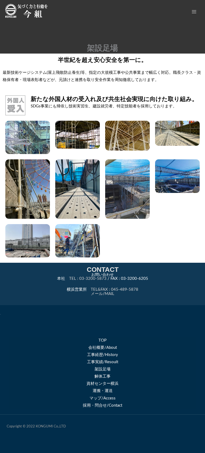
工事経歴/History (102, 355)
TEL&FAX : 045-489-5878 (114, 290)
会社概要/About (102, 348)
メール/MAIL (102, 294)
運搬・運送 (103, 391)
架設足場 (102, 369)
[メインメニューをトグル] (194, 11)
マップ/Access (102, 398)
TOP (102, 340)
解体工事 (102, 376)
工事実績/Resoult (102, 362)
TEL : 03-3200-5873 (88, 279)
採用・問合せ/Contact (102, 405)
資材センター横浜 (102, 384)
